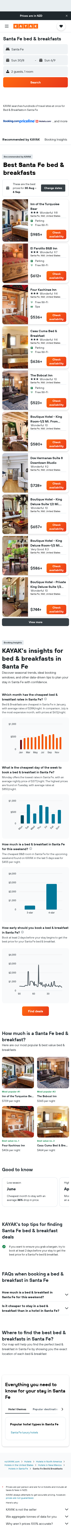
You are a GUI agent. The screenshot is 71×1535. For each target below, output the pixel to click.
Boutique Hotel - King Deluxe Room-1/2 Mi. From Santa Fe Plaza (46, 543)
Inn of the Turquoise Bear (44, 206)
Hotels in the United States (19, 1465)
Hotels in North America (49, 1461)
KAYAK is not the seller (21, 1509)
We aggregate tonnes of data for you (31, 1516)
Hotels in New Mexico (50, 1465)
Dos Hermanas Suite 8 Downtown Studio (46, 460)
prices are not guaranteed (19, 1497)
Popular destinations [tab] (47, 1409)
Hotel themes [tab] (17, 1409)
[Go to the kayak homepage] (25, 26)
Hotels (27, 1461)
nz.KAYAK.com (12, 1461)
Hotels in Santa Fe (18, 1468)
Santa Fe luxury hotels (24, 1432)
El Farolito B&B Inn (43, 248)
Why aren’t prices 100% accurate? (29, 1524)
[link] (35, 1011)
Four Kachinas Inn (43, 290)
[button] (66, 15)
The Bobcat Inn (41, 375)
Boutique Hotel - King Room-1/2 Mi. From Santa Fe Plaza (46, 419)
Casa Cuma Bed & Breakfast (43, 333)
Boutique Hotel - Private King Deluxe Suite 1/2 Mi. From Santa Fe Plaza (48, 584)
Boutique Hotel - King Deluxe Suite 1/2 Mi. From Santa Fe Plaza (46, 501)
